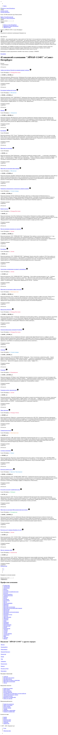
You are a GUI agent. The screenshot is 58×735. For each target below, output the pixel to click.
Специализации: (5, 64)
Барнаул (3, 666)
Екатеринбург (4, 647)
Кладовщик (3, 249)
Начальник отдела (7, 614)
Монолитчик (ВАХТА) (6, 309)
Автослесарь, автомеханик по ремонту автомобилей (13, 269)
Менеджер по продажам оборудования (10, 168)
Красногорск (4, 663)
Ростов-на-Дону (5, 668)
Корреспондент (7, 721)
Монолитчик (6, 609)
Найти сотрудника (7, 705)
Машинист (6, 604)
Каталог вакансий (7, 692)
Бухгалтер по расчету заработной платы (10, 489)
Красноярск (4, 671)
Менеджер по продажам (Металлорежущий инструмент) (14, 509)
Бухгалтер (5, 590)
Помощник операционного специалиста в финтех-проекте (15, 188)
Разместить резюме (8, 688)
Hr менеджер (6, 585)
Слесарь (5, 632)
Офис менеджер (4, 410)
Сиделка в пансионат (6, 450)
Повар (4, 620)
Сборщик (5, 629)
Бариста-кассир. (4, 208)
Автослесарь (6, 588)
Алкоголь (5, 676)
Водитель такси (7, 719)
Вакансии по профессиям (9, 697)
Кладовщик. (3, 130)
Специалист (6, 634)
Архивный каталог (8, 696)
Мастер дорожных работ (6, 550)
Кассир (5, 598)
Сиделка (5, 631)
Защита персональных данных (10, 694)
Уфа (2, 659)
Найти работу (6, 689)
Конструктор (6, 600)
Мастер (5, 601)
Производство (6, 626)
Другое (5, 682)
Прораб (5, 627)
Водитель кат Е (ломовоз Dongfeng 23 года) (11, 530)
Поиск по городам (7, 698)
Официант (5, 618)
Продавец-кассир (7, 679)
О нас (4, 728)
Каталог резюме (7, 707)
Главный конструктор (6, 430)
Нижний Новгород (5, 651)
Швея (4, 636)
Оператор (5, 615)
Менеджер (5, 605)
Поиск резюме (6, 706)
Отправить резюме (5, 83)
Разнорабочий (6, 628)
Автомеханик (6, 586)
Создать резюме (4, 10)
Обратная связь (7, 730)
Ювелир (3, 110)
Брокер (5, 718)
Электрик (3, 349)
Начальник (6, 613)
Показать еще (4, 566)
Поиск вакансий (7, 691)
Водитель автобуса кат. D (7, 469)
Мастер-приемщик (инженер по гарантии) (11, 229)
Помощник (6, 622)
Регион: (2, 63)
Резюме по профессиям (9, 711)
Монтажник (6, 610)
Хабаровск (3, 661)
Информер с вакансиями (9, 710)
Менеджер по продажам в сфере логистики (11, 289)
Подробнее (3, 53)
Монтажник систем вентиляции (11, 612)
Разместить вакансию (8, 704)
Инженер (5, 596)
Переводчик (6, 723)
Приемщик (6, 623)
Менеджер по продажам (6, 148)
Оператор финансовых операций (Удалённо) (11, 329)
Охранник (3, 370)
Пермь (2, 656)
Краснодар (3, 654)
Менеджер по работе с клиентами (11, 680)
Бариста (5, 589)
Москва (3, 644)
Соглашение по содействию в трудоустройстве (14, 693)
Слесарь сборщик (7, 633)
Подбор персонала (5, 12)
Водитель (5, 593)
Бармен (5, 717)
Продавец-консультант (8, 677)
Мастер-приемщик (7, 603)
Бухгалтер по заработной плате (10, 591)
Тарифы (5, 709)
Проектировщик (7, 624)
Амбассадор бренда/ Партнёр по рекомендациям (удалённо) (15, 70)
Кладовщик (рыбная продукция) (8, 90)
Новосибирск (4, 649)
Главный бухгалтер (8, 595)
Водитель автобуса (7, 594)
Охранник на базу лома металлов (9, 390)
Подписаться (4, 579)
